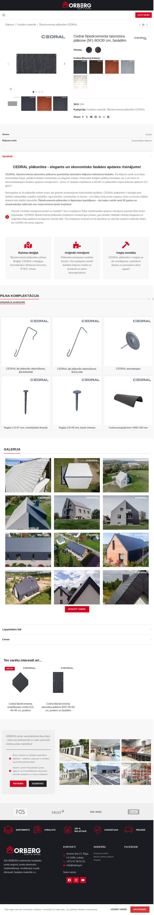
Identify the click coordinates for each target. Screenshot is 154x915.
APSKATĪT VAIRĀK (76, 609)
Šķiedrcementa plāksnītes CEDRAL (58, 24)
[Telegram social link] (108, 117)
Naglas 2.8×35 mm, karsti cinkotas (77, 427)
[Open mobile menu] (4, 15)
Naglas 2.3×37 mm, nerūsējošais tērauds (26, 427)
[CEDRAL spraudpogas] (128, 342)
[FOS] (20, 812)
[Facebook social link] (83, 117)
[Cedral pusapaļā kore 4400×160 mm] (128, 401)
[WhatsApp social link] (104, 117)
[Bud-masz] (96, 812)
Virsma (78, 50)
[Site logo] (77, 5)
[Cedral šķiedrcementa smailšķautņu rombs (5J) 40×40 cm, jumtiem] (20, 682)
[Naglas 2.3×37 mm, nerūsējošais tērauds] (26, 401)
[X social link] (87, 117)
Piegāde (97, 860)
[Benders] (133, 812)
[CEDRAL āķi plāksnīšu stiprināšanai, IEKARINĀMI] (26, 342)
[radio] (89, 49)
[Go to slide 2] (36, 92)
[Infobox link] (17, 829)
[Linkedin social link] (100, 117)
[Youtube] (83, 880)
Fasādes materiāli (26, 24)
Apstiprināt (139, 909)
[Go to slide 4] (42, 92)
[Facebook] (69, 880)
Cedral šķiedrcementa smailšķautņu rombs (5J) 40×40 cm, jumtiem (20, 707)
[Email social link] (91, 117)
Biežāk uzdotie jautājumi (104, 857)
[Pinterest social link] (95, 117)
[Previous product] (140, 25)
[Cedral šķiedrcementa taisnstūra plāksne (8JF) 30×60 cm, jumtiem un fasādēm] (58, 682)
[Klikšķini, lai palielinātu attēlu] (11, 89)
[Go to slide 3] (39, 92)
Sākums (9, 24)
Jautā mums (143, 15)
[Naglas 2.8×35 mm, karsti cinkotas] (77, 401)
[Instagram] (76, 880)
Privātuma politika (101, 853)
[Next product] (147, 25)
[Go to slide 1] (33, 92)
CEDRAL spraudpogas (128, 368)
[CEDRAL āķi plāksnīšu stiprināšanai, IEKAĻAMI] (77, 342)
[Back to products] (143, 25)
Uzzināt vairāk (119, 909)
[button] (8, 64)
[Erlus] (58, 812)
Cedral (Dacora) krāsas (87, 58)
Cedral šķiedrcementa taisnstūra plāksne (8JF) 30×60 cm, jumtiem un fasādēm (58, 707)
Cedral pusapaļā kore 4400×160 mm (128, 427)
